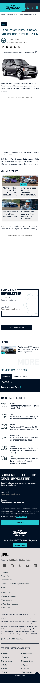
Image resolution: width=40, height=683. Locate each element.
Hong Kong (7, 661)
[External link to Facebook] (4, 565)
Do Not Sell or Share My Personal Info (15, 583)
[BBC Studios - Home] (6, 555)
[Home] (17, 7)
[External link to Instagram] (12, 565)
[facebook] (7, 47)
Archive (3, 587)
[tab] (6, 376)
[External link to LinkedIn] (35, 565)
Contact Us (5, 572)
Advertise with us (9, 600)
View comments (18, 328)
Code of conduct (9, 596)
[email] (19, 47)
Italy (5, 669)
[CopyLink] (3, 47)
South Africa (28, 661)
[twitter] (11, 47)
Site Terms (7, 593)
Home (3, 15)
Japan (5, 672)
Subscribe (20, 522)
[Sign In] (27, 7)
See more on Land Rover (10, 387)
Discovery (17, 376)
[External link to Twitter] (20, 565)
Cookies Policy (6, 580)
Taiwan (26, 669)
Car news (10, 15)
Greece (6, 657)
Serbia (25, 657)
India (5, 665)
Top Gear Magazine (10, 604)
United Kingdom (13, 560)
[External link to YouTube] (27, 565)
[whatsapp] (15, 47)
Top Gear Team (13, 39)
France (5, 654)
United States (25, 560)
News (4, 24)
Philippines (27, 654)
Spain (25, 665)
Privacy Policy (6, 576)
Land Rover (6, 376)
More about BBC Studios (12, 639)
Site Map (6, 608)
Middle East (27, 672)
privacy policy (21, 516)
